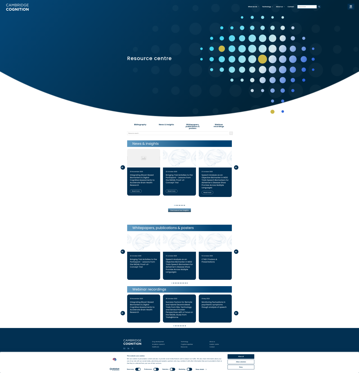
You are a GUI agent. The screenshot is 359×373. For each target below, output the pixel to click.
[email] (124, 348)
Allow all (241, 356)
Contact (212, 347)
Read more (136, 191)
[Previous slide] (123, 167)
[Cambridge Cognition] (17, 7)
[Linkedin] (128, 348)
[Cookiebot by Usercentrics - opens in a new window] (114, 369)
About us (212, 342)
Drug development (158, 342)
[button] (258, 6)
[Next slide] (236, 167)
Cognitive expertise (187, 344)
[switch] (156, 369)
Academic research (158, 344)
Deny (241, 367)
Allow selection (241, 362)
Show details (200, 369)
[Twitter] (132, 348)
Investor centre (214, 344)
